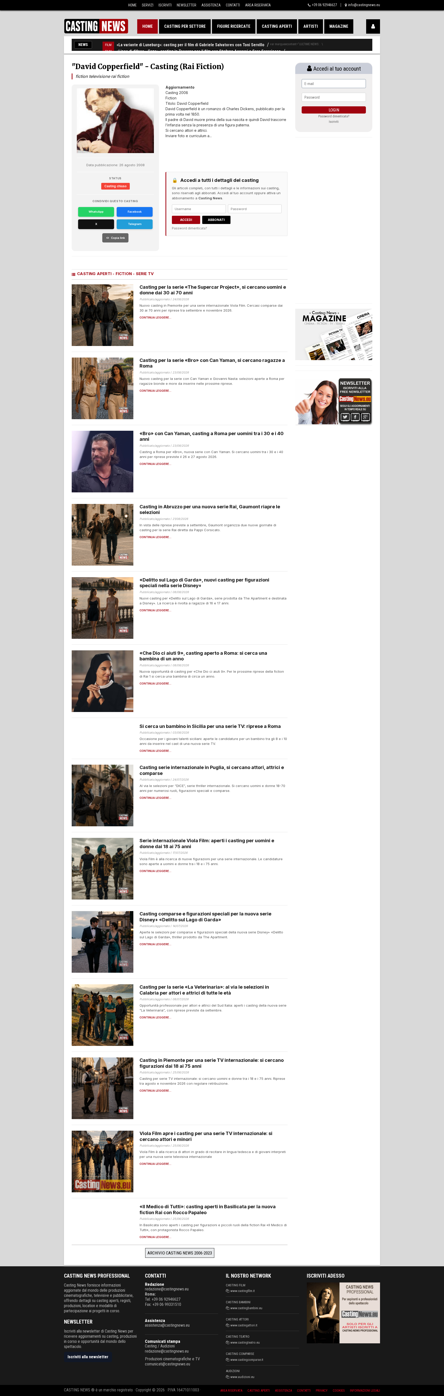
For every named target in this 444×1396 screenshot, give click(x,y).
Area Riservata (258, 5)
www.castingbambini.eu (246, 1308)
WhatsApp (96, 211)
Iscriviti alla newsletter (88, 1356)
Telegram (135, 224)
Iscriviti (165, 5)
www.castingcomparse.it (246, 1360)
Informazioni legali (365, 1390)
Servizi (147, 5)
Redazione (154, 1284)
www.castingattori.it (243, 1325)
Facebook (135, 211)
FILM (108, 45)
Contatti (233, 5)
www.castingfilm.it (242, 1291)
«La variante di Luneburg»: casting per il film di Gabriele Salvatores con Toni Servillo (190, 44)
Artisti (310, 26)
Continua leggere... (155, 317)
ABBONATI (216, 220)
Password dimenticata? (189, 228)
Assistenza (211, 5)
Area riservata (231, 1390)
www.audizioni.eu (242, 1377)
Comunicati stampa (162, 1341)
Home (132, 5)
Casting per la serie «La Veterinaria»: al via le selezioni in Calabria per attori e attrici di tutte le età (204, 990)
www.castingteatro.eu (245, 1342)
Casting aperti (277, 26)
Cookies (339, 1390)
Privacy (322, 1390)
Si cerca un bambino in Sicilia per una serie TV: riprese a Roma (210, 726)
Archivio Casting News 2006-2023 (179, 1253)
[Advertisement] (216, 151)
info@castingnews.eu (364, 5)
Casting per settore (185, 26)
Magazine (338, 26)
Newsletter (186, 5)
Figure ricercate (233, 26)
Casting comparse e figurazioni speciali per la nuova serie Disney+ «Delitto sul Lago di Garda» (205, 916)
